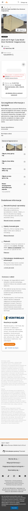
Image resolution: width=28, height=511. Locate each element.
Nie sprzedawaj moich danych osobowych (14, 483)
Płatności (6, 253)
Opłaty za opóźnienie (14, 247)
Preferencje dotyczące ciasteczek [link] (14, 485)
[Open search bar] (18, 2)
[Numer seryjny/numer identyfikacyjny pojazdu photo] (24, 184)
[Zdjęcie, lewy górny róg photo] (24, 154)
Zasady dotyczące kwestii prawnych (14, 482)
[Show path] (7, 7)
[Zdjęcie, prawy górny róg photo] (24, 176)
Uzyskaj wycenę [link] (9, 344)
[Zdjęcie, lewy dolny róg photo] (24, 161)
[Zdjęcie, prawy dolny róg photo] (24, 169)
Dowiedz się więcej (12, 348)
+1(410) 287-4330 (9, 268)
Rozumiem (14, 508)
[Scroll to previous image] (3, 147)
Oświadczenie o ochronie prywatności (13, 480)
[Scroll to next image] (25, 147)
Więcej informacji (9, 236)
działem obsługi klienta (11, 78)
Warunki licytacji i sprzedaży (12, 221)
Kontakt (22, 451)
